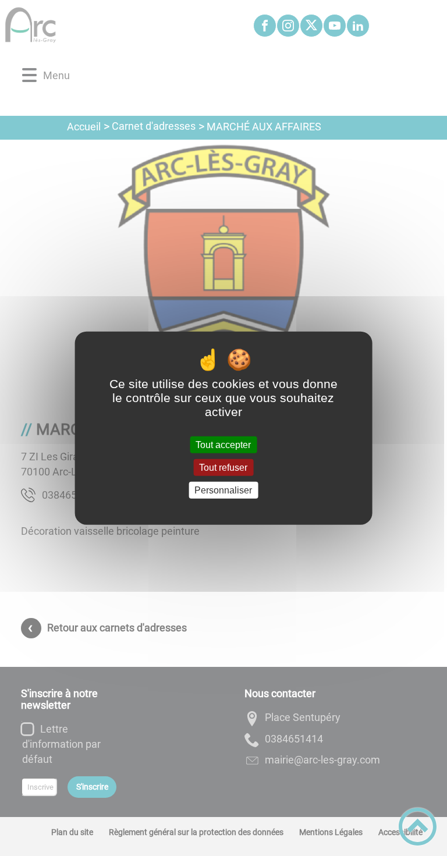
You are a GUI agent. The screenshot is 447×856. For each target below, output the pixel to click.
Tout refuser (223, 467)
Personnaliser (223, 490)
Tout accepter (223, 444)
